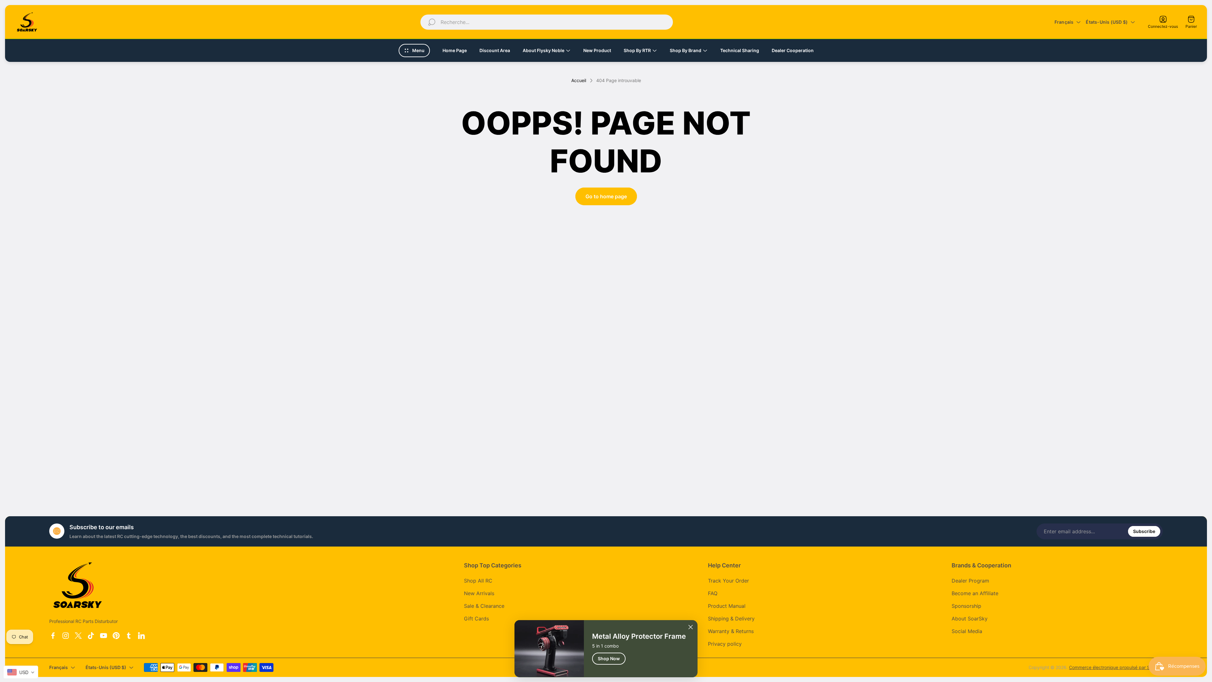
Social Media (967, 631)
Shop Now (609, 658)
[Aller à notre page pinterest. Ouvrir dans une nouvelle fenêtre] (116, 635)
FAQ (712, 593)
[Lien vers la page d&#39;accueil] (77, 585)
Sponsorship (966, 606)
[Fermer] (690, 627)
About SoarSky (970, 618)
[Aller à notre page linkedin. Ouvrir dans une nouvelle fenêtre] (141, 635)
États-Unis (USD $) (1107, 22)
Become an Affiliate (975, 593)
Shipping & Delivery (731, 618)
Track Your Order (728, 580)
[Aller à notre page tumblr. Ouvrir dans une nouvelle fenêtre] (129, 635)
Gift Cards (476, 618)
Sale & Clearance (484, 606)
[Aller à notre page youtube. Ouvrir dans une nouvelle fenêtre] (103, 635)
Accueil (578, 80)
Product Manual (727, 606)
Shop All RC (478, 580)
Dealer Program (970, 580)
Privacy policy (725, 644)
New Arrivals (479, 593)
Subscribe (1144, 531)
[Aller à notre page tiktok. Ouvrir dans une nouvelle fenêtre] (91, 635)
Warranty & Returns (731, 631)
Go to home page (606, 196)
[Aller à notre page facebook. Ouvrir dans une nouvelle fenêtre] (53, 635)
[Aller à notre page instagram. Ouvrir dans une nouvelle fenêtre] (65, 635)
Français (1064, 22)
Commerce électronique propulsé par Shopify (1116, 667)
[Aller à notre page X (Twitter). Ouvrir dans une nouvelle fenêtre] (78, 635)
